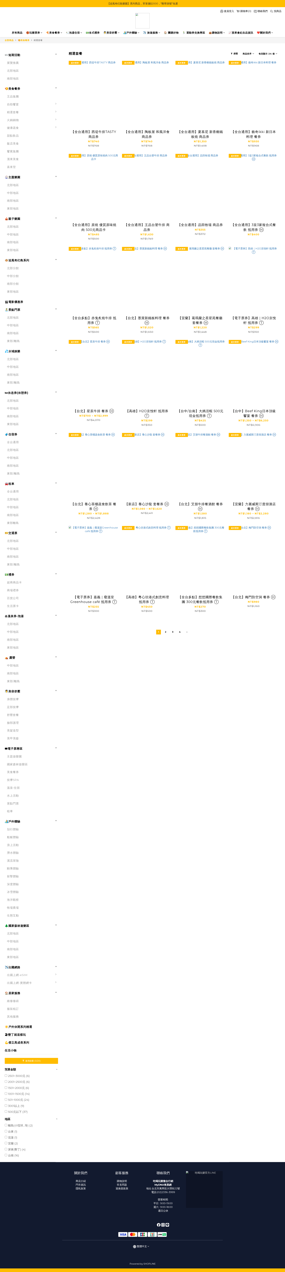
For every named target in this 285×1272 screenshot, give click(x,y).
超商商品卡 (14, 582)
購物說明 (122, 1181)
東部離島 (13, 523)
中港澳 (65, 992)
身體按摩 (13, 699)
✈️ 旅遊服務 (150, 32)
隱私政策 (81, 1188)
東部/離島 (13, 341)
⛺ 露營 (10, 657)
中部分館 (13, 276)
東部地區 (13, 208)
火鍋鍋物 (13, 120)
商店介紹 (81, 1181)
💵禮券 (9, 574)
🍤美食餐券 (24, 40)
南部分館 (13, 283)
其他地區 (67, 1015)
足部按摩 (13, 707)
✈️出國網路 (12, 967)
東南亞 (65, 1000)
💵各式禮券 (93, 32)
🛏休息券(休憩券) (16, 393)
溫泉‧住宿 (13, 787)
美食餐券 (13, 772)
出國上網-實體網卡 (19, 983)
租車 (10, 811)
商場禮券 (13, 590)
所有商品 (17, 32)
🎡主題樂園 (12, 177)
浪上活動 (13, 845)
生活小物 (11, 1050)
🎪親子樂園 (12, 218)
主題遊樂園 (14, 756)
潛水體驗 (13, 852)
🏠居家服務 (12, 993)
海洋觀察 (13, 900)
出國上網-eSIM (17, 975)
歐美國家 (67, 1008)
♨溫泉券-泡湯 (14, 616)
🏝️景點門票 (12, 309)
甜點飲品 (13, 135)
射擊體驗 (13, 876)
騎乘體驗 (13, 868)
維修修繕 (13, 1001)
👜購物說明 (216, 32)
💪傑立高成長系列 (17, 1042)
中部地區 (13, 193)
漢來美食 (13, 159)
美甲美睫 (13, 738)
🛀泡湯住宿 (73, 32)
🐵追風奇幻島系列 (17, 260)
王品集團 (13, 96)
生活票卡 (13, 606)
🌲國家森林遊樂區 (17, 925)
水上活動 (13, 795)
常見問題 (122, 1184)
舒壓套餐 (13, 715)
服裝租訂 (13, 1009)
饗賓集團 (13, 151)
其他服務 (13, 1016)
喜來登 (11, 167)
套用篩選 (33, 1061)
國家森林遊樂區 (17, 764)
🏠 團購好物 (171, 32)
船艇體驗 (13, 837)
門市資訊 (81, 1184)
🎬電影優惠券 (14, 302)
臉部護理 (13, 723)
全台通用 (13, 442)
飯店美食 (13, 143)
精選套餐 (38, 40)
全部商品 (9, 40)
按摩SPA (13, 780)
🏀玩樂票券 (33, 32)
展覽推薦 (13, 63)
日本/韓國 (67, 976)
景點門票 (13, 803)
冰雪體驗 (13, 892)
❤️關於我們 (264, 32)
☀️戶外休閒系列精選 (18, 1027)
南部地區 (13, 78)
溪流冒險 (13, 860)
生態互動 (13, 915)
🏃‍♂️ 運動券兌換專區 (193, 32)
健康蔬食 (13, 128)
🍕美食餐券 (53, 32)
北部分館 (13, 268)
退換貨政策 (122, 1188)
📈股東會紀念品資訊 (241, 32)
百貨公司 (13, 598)
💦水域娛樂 (12, 351)
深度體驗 (13, 884)
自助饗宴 (13, 104)
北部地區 (13, 70)
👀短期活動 (12, 55)
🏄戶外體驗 (130, 32)
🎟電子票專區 (14, 748)
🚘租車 (9, 483)
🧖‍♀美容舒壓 (110, 32)
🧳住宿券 (11, 434)
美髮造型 (13, 730)
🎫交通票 (11, 533)
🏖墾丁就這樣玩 (15, 1034)
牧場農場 (13, 907)
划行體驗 (13, 829)
